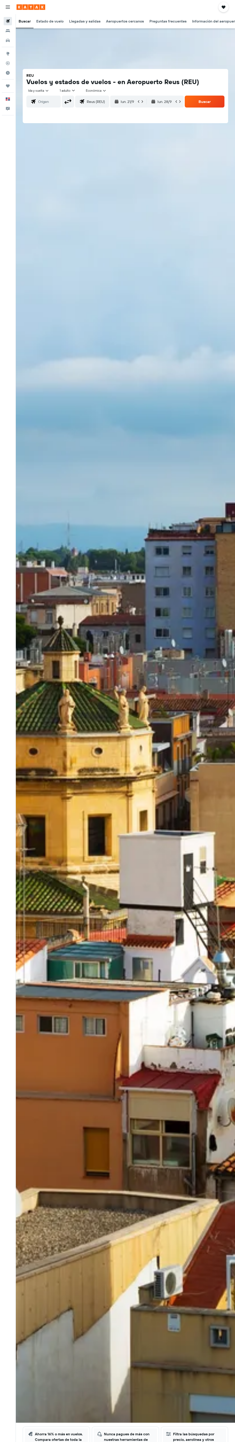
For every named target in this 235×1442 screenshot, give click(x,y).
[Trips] (8, 86)
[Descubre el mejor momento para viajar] (8, 72)
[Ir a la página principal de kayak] (31, 7)
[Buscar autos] (8, 40)
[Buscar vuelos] (8, 21)
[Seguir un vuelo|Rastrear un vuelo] (8, 63)
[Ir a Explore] (8, 53)
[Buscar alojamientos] (8, 30)
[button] (8, 7)
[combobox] (96, 90)
